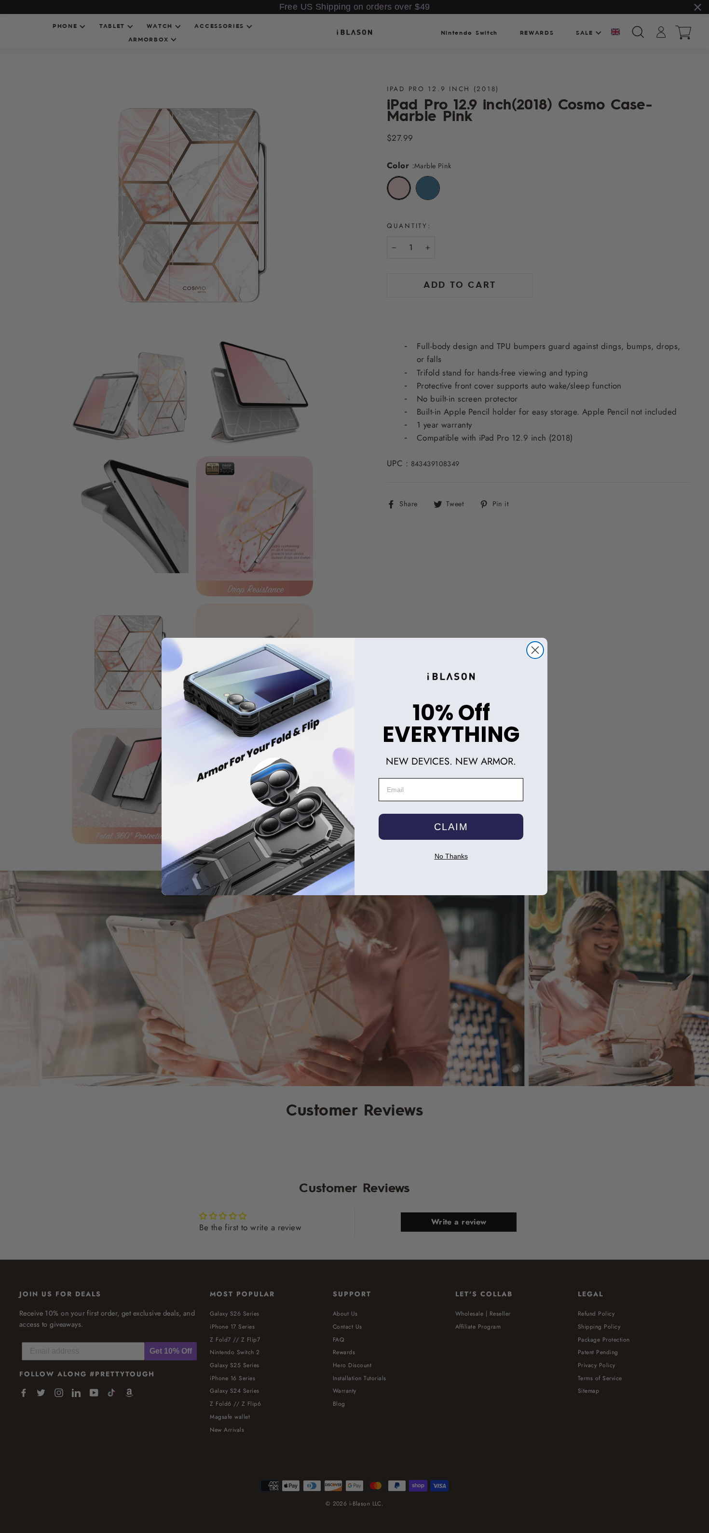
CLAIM (451, 826)
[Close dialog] (535, 650)
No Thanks (451, 856)
